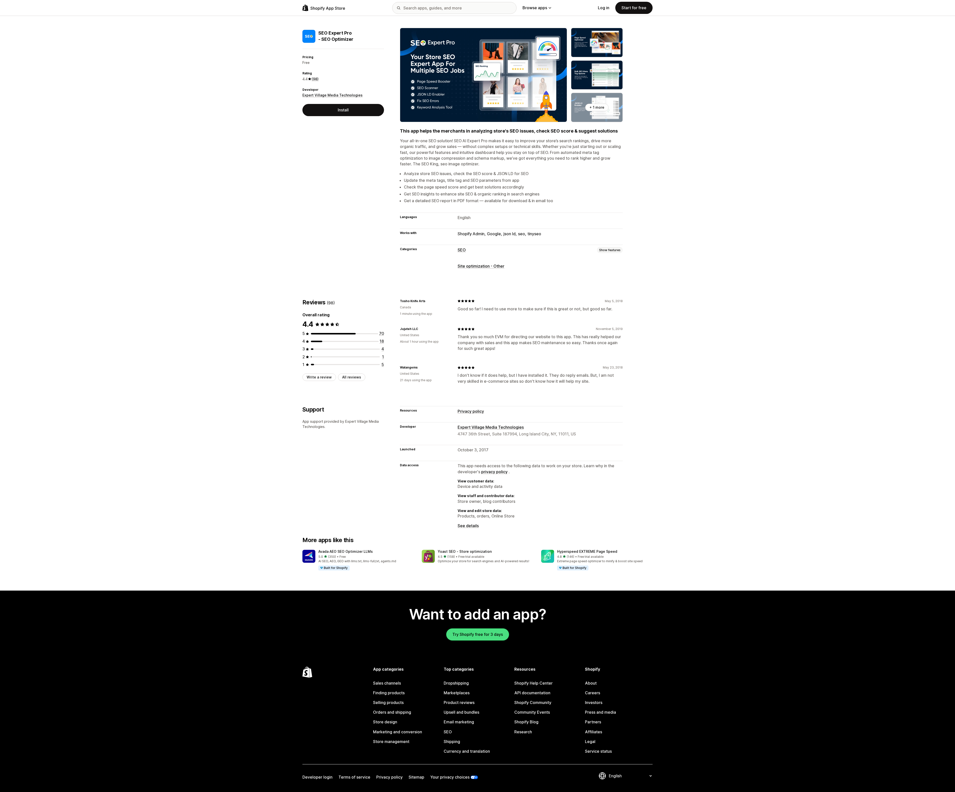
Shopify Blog (526, 721)
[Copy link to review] (428, 301)
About (591, 683)
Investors (593, 702)
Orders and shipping (392, 712)
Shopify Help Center (533, 683)
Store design (385, 721)
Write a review (319, 377)
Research (523, 731)
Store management (391, 741)
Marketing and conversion (397, 731)
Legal (590, 741)
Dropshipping (456, 683)
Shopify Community (532, 702)
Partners (593, 721)
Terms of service (354, 777)
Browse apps (535, 7)
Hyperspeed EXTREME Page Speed (587, 551)
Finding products (389, 692)
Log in (603, 7)
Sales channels (387, 683)
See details (468, 525)
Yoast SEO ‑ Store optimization (465, 551)
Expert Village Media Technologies (332, 95)
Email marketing (459, 721)
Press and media (600, 712)
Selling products (388, 702)
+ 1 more (596, 107)
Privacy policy (471, 411)
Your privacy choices (450, 777)
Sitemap (416, 777)
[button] (358, 560)
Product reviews (459, 702)
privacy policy (494, 471)
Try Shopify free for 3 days (477, 634)
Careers (592, 692)
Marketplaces (457, 692)
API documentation (532, 692)
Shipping (452, 741)
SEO (462, 249)
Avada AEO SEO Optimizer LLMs (345, 551)
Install (343, 109)
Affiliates (593, 731)
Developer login (317, 777)
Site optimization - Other (481, 266)
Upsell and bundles (461, 712)
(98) (315, 79)
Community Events (532, 712)
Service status (598, 751)
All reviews (351, 377)
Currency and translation (467, 751)
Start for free (633, 7)
